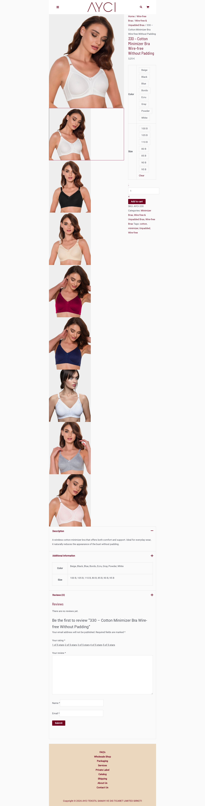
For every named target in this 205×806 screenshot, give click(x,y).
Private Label (102, 769)
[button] (141, 7)
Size (130, 151)
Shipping (102, 778)
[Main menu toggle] (58, 7)
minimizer (133, 228)
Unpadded (144, 228)
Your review (59, 653)
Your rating (58, 640)
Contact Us (102, 787)
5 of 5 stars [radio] (109, 644)
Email (56, 713)
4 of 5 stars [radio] (96, 644)
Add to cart (137, 201)
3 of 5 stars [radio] (84, 644)
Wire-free (133, 232)
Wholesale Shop (102, 756)
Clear (141, 175)
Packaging (102, 761)
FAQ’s (102, 752)
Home (131, 16)
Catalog (102, 774)
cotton (143, 223)
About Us (102, 783)
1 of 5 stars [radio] (58, 644)
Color (131, 94)
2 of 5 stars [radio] (71, 644)
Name (56, 703)
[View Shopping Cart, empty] (147, 7)
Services (102, 765)
